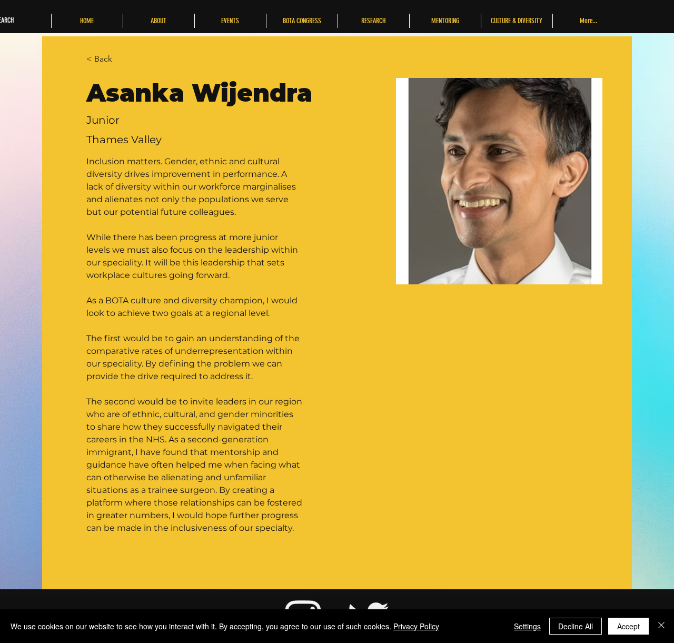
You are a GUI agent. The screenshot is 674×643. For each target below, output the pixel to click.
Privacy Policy (416, 626)
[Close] (661, 626)
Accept (628, 626)
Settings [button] (527, 626)
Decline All (575, 626)
